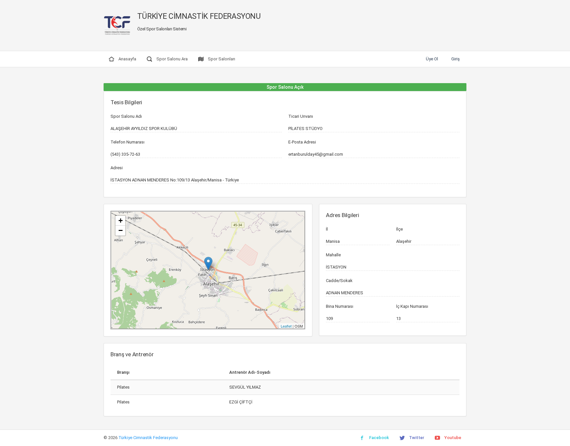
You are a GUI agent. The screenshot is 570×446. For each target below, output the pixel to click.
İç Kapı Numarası (412, 306)
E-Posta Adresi (302, 142)
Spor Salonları (221, 58)
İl (327, 229)
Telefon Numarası (127, 142)
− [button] (120, 230)
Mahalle (333, 254)
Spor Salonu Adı (126, 116)
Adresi (117, 167)
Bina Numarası (339, 306)
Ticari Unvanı (300, 116)
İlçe (399, 229)
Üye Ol (432, 58)
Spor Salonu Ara (171, 58)
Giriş (455, 58)
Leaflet (286, 326)
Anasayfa (126, 58)
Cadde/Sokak (339, 280)
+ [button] (120, 220)
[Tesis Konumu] (208, 263)
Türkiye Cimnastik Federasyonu (148, 437)
